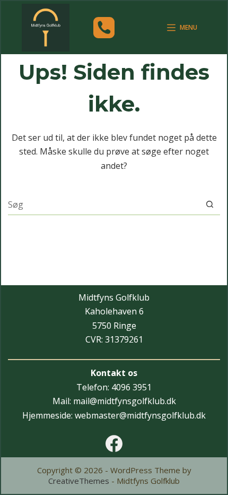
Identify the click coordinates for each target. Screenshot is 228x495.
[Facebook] (114, 443)
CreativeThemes (78, 480)
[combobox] (103, 204)
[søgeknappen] (209, 204)
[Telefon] (103, 27)
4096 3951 (131, 387)
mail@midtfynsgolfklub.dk (124, 401)
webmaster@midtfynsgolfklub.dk (140, 415)
